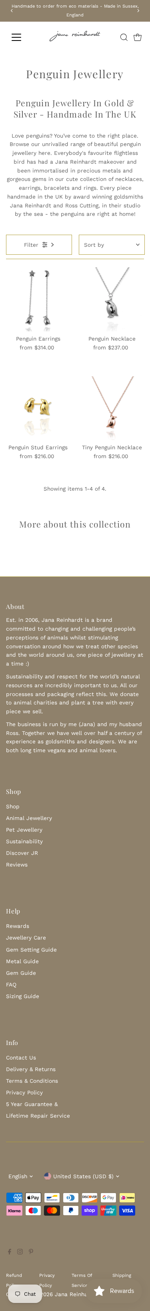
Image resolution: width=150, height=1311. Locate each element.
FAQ (11, 984)
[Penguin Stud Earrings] (38, 408)
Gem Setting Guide (31, 949)
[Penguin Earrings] (38, 299)
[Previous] (12, 11)
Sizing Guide (22, 996)
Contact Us (21, 1057)
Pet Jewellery (24, 829)
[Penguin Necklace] (112, 299)
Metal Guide (22, 961)
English (17, 1176)
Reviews (17, 864)
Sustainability (24, 841)
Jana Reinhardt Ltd (81, 1294)
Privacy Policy (24, 1092)
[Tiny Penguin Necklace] (112, 408)
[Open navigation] (22, 37)
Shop (13, 806)
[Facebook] (9, 1252)
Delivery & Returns (31, 1069)
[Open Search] (124, 37)
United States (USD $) (83, 1176)
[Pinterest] (31, 1252)
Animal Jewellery (29, 818)
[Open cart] (138, 37)
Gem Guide (21, 973)
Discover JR (22, 853)
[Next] (138, 11)
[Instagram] (20, 1252)
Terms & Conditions (32, 1081)
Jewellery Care (26, 937)
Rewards (17, 926)
